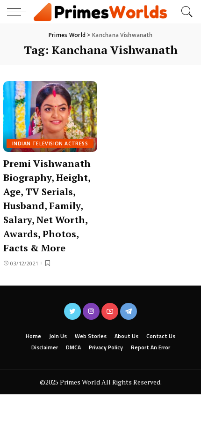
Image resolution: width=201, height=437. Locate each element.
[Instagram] (91, 311)
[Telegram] (128, 311)
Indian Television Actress (50, 143)
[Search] (184, 11)
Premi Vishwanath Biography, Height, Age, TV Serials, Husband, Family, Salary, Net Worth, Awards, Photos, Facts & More (47, 205)
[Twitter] (72, 311)
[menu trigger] (18, 11)
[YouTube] (109, 311)
